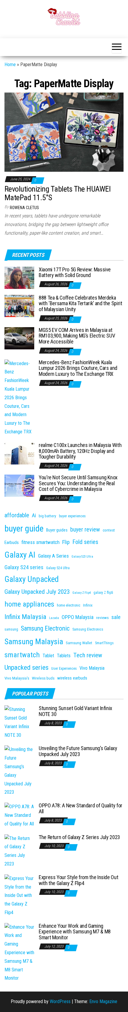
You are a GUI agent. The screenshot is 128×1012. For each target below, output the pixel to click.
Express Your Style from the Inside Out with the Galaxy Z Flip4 (78, 880)
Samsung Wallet (79, 643)
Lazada (54, 618)
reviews (102, 617)
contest (109, 530)
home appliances (29, 604)
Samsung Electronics (87, 629)
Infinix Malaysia (25, 617)
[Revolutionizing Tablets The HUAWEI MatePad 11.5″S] (64, 132)
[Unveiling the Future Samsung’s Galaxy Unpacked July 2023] (19, 771)
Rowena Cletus (24, 207)
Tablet (48, 655)
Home (10, 64)
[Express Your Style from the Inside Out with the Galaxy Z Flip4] (19, 895)
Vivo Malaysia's (16, 678)
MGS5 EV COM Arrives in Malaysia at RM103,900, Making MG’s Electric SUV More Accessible (77, 336)
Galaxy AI (19, 555)
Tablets (64, 655)
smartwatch (22, 655)
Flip (66, 542)
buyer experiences (72, 516)
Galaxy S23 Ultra (82, 556)
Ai (34, 515)
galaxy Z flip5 (103, 593)
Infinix (88, 605)
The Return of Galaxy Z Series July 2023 (79, 837)
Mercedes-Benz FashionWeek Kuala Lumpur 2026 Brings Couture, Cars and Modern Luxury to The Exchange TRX (78, 368)
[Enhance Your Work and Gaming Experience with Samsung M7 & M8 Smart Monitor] (19, 952)
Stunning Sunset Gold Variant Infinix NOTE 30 (75, 711)
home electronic (68, 605)
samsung (11, 629)
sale (116, 617)
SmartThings (104, 643)
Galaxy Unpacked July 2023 (37, 591)
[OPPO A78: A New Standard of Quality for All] (19, 815)
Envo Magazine (103, 1001)
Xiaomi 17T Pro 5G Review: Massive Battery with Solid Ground (75, 272)
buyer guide (23, 528)
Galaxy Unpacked (31, 579)
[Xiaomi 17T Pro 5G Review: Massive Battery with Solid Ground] (19, 277)
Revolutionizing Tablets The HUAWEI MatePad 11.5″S (57, 193)
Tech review (87, 655)
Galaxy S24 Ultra (58, 568)
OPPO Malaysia (77, 617)
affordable (16, 515)
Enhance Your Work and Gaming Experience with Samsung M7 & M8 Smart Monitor (75, 932)
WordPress (60, 1001)
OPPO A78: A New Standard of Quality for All (80, 808)
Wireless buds (43, 678)
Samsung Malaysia (33, 641)
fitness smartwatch (40, 542)
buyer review (85, 529)
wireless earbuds (72, 678)
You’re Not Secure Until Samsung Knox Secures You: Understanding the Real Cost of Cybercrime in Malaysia (78, 483)
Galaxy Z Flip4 (81, 593)
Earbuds (11, 542)
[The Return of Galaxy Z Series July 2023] (19, 851)
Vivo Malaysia (91, 668)
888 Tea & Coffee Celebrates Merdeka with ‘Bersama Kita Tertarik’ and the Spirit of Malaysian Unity (80, 304)
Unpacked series (26, 667)
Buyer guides (57, 530)
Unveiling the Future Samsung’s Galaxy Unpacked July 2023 (78, 751)
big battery (47, 516)
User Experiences (64, 668)
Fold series (85, 541)
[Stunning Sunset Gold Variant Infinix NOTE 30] (19, 722)
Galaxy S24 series (23, 567)
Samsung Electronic (45, 628)
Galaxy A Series (53, 556)
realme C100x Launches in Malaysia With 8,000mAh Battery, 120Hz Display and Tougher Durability (80, 451)
